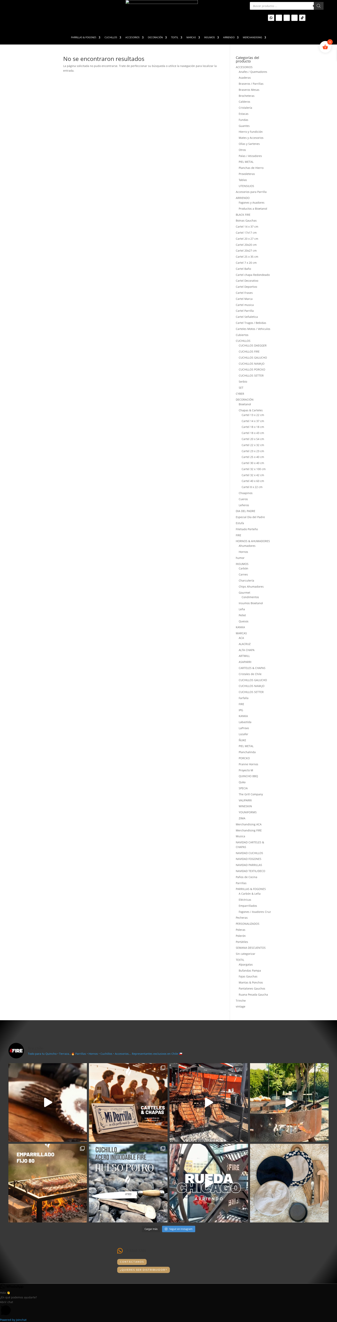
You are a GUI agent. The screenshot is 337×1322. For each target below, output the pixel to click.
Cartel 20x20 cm (246, 245)
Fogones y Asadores (251, 202)
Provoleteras (247, 174)
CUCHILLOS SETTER (251, 375)
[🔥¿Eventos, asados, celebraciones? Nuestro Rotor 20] (208, 1102)
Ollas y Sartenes (249, 144)
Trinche (241, 1000)
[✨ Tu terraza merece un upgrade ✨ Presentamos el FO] (289, 1102)
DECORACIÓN (155, 37)
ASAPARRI (245, 662)
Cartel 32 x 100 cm (254, 469)
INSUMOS (209, 37)
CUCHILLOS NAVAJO (251, 363)
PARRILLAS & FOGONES (83, 37)
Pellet (242, 615)
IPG (241, 710)
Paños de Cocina (246, 877)
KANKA (240, 627)
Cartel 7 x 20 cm (246, 263)
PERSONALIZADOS (247, 924)
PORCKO (244, 758)
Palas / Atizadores (250, 156)
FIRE (238, 535)
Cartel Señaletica (247, 317)
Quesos (243, 621)
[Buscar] (319, 6)
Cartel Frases (244, 293)
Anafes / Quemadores (253, 72)
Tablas (243, 180)
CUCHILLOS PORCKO (252, 369)
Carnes (243, 574)
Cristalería (245, 108)
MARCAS (191, 37)
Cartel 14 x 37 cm (247, 226)
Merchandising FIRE (249, 830)
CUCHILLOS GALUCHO (253, 357)
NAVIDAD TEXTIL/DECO (250, 871)
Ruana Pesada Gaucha (253, 994)
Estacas (243, 114)
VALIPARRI (245, 800)
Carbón (243, 568)
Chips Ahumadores (251, 586)
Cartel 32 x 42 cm (253, 475)
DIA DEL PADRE (245, 511)
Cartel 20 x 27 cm (247, 239)
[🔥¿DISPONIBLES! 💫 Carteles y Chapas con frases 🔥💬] (128, 1102)
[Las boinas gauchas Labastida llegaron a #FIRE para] (289, 1183)
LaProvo (244, 728)
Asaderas (245, 77)
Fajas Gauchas (248, 976)
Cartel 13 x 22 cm (253, 415)
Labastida (245, 722)
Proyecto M (246, 770)
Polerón (241, 936)
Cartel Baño (243, 269)
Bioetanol (245, 404)
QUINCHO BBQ (248, 776)
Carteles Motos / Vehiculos (253, 329)
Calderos (244, 101)
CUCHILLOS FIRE (249, 351)
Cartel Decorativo (247, 280)
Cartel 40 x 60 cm (253, 481)
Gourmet (244, 592)
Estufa (240, 523)
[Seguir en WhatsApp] (271, 18)
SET (241, 387)
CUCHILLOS (111, 37)
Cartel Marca (244, 299)
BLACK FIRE (243, 214)
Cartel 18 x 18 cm (253, 427)
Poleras (240, 930)
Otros (242, 150)
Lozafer (243, 734)
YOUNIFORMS (248, 812)
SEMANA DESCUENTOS (251, 948)
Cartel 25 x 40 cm (253, 457)
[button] (168, 1309)
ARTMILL (244, 656)
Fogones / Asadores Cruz (255, 912)
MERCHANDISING (252, 37)
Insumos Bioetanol (251, 603)
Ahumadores (247, 546)
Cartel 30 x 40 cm (253, 463)
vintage (240, 1006)
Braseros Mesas (249, 90)
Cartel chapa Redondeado (253, 275)
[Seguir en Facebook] (294, 18)
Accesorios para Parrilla (251, 192)
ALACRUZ (245, 644)
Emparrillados (248, 906)
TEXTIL (174, 37)
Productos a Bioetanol (253, 208)
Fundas (243, 120)
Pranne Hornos (248, 764)
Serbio (243, 381)
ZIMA (242, 818)
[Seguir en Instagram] (279, 18)
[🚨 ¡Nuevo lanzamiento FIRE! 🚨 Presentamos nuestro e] (47, 1183)
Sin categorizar (245, 954)
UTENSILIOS (246, 186)
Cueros (243, 499)
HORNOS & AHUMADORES (253, 541)
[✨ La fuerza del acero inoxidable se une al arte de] (128, 1183)
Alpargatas (246, 964)
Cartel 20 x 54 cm (253, 439)
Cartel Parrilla (245, 311)
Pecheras (242, 917)
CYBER (240, 394)
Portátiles (242, 942)
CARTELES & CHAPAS (252, 668)
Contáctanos (132, 1261)
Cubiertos (242, 335)
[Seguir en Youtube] (287, 18)
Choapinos (246, 493)
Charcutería (246, 580)
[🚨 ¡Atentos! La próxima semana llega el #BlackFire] (47, 1102)
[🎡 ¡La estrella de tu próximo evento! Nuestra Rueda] (208, 1183)
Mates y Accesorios (251, 138)
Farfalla (243, 698)
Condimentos (250, 597)
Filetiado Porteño (247, 529)
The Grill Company (251, 794)
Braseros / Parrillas (251, 84)
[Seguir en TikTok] (302, 18)
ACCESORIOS (132, 37)
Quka (242, 782)
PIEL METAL (246, 162)
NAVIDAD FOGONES (248, 859)
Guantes (244, 126)
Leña (242, 609)
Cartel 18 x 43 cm (253, 433)
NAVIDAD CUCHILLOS (249, 853)
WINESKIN (245, 806)
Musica (240, 836)
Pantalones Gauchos (252, 988)
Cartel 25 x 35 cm (247, 256)
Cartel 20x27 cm (246, 250)
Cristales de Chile (250, 674)
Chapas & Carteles (251, 410)
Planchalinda (247, 752)
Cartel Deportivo (246, 287)
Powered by (13, 1320)
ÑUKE (242, 740)
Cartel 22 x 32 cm (253, 445)
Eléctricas (245, 900)
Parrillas (241, 883)
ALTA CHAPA (247, 650)
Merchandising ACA (249, 824)
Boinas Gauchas (246, 220)
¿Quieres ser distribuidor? (143, 1269)
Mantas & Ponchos (251, 982)
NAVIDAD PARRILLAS (249, 865)
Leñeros (244, 505)
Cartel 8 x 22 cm (252, 487)
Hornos (243, 552)
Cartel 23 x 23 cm (253, 451)
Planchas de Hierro (251, 168)
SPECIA (243, 788)
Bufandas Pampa (250, 970)
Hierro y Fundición (251, 132)
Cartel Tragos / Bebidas (251, 323)
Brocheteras (247, 96)
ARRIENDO (229, 37)
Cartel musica (245, 305)
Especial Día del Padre (250, 517)
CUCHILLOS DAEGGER (253, 345)
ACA (241, 638)
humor (240, 558)
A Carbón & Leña (250, 893)
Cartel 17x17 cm (246, 232)
